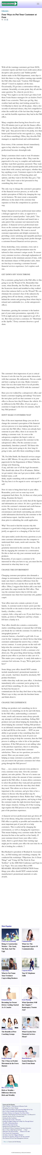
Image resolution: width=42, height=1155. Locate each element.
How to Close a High (8, 1129)
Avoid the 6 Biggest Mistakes (16, 1135)
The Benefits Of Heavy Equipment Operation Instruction (17, 1128)
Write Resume (15, 1106)
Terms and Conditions (26, 1152)
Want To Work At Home (9, 1109)
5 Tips (25, 1129)
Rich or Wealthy (8, 1090)
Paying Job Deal (18, 1129)
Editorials (5, 11)
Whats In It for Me (24, 1131)
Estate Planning (26, 1000)
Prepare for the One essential (22, 1136)
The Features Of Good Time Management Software (15, 1138)
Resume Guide (23, 1106)
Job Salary (5, 1135)
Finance (24, 1029)
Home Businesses (26, 1058)
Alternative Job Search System (10, 1131)
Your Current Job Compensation (11, 1133)
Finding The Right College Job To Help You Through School (18, 1121)
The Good (12, 946)
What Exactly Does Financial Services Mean (29, 1034)
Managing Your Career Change (10, 1108)
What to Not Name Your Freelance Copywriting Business (10, 975)
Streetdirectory (18, 1152)
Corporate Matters (27, 970)
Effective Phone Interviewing (10, 1124)
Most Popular (7, 926)
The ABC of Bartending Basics (10, 1123)
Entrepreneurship (7, 1000)
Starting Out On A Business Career (11, 1126)
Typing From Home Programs (19, 1114)
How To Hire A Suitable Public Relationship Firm (15, 1111)
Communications (26, 941)
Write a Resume (7, 1106)
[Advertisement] (21, 44)
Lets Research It (31, 1114)
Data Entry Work (7, 1114)
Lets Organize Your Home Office (21, 1113)
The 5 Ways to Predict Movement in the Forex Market (10, 1063)
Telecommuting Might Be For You (24, 1109)
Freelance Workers (7, 1113)
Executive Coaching (7, 1029)
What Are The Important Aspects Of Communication (30, 946)
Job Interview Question (8, 1136)
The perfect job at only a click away (12, 1119)
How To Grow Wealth (8, 1087)
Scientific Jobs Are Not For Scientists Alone (13, 1116)
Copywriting (5, 970)
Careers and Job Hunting (9, 941)
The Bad (5, 949)
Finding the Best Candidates (10, 1118)
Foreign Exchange (7, 1058)
